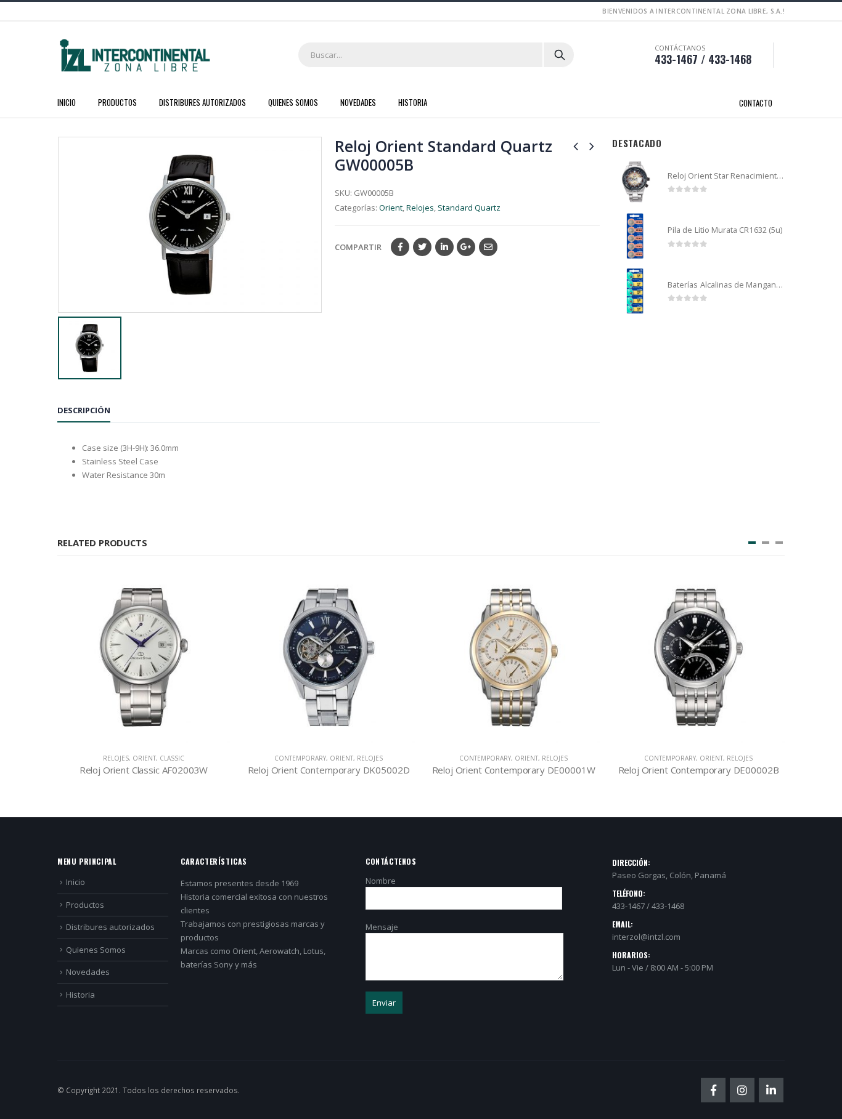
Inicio (66, 102)
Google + (466, 247)
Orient (391, 207)
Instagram (742, 1090)
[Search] (560, 54)
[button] (752, 542)
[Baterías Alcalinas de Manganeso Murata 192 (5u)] (635, 291)
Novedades (358, 102)
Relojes (420, 207)
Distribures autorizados (202, 102)
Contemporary (300, 758)
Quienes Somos (293, 102)
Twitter (422, 247)
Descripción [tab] (83, 410)
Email (488, 247)
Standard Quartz (469, 207)
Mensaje (382, 926)
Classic (172, 758)
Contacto (755, 103)
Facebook (400, 247)
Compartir (358, 246)
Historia (412, 102)
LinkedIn (444, 247)
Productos (117, 102)
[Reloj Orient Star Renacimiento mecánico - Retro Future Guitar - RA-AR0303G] (635, 182)
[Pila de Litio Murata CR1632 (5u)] (635, 236)
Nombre (381, 880)
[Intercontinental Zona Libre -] (134, 55)
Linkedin (771, 1090)
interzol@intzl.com (646, 936)
